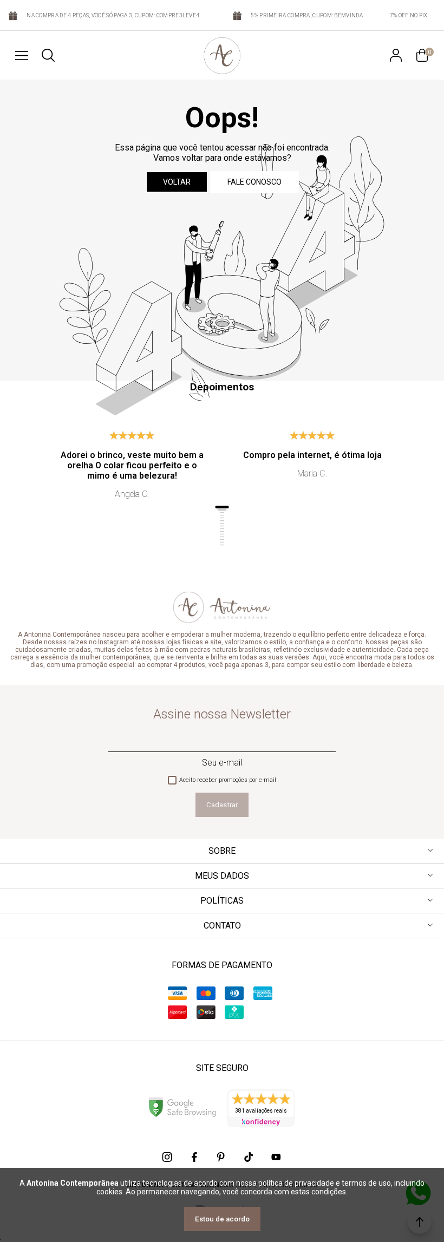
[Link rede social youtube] (276, 1157)
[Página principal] (222, 55)
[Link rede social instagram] (168, 1157)
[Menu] (21, 55)
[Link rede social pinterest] (222, 1157)
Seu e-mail (222, 762)
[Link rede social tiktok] (249, 1157)
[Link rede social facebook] (195, 1157)
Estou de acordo (222, 1219)
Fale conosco (254, 182)
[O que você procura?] (48, 55)
